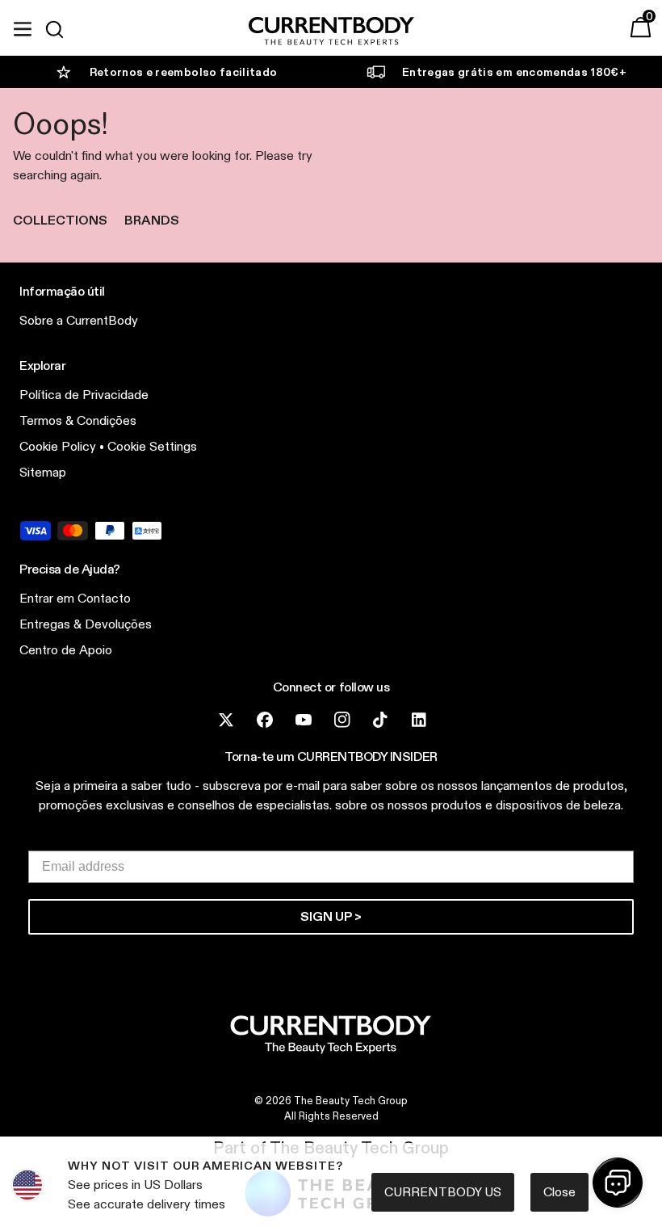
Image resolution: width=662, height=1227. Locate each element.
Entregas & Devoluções (85, 624)
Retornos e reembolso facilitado (184, 72)
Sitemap (42, 472)
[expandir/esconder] (22, 26)
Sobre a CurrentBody (78, 320)
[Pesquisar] (61, 29)
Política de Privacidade (84, 394)
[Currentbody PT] (331, 32)
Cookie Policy (57, 446)
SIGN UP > (331, 916)
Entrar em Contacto (75, 598)
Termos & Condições (77, 420)
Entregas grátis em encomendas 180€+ (514, 72)
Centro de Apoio (65, 650)
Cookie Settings (152, 446)
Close (559, 1192)
